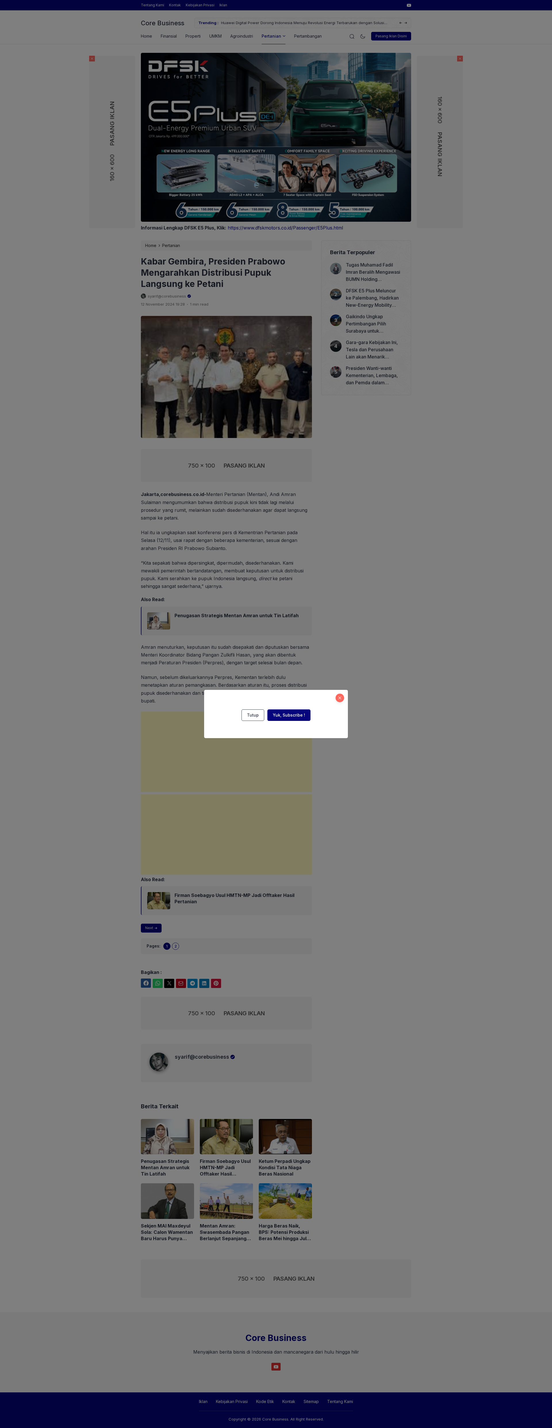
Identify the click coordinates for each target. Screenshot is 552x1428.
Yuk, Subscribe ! (289, 715)
